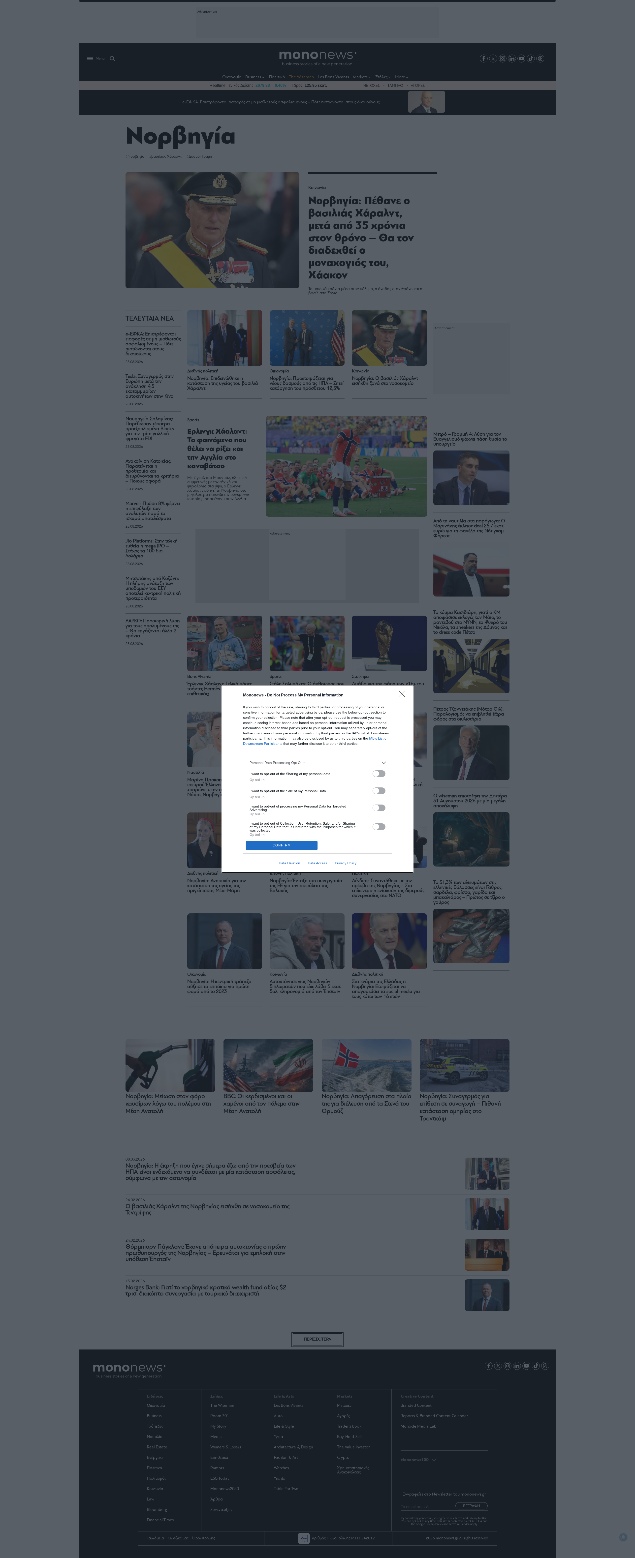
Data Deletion (289, 863)
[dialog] (317, 779)
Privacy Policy (345, 863)
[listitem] (317, 762)
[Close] (403, 695)
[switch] (379, 773)
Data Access (317, 863)
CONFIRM (282, 845)
